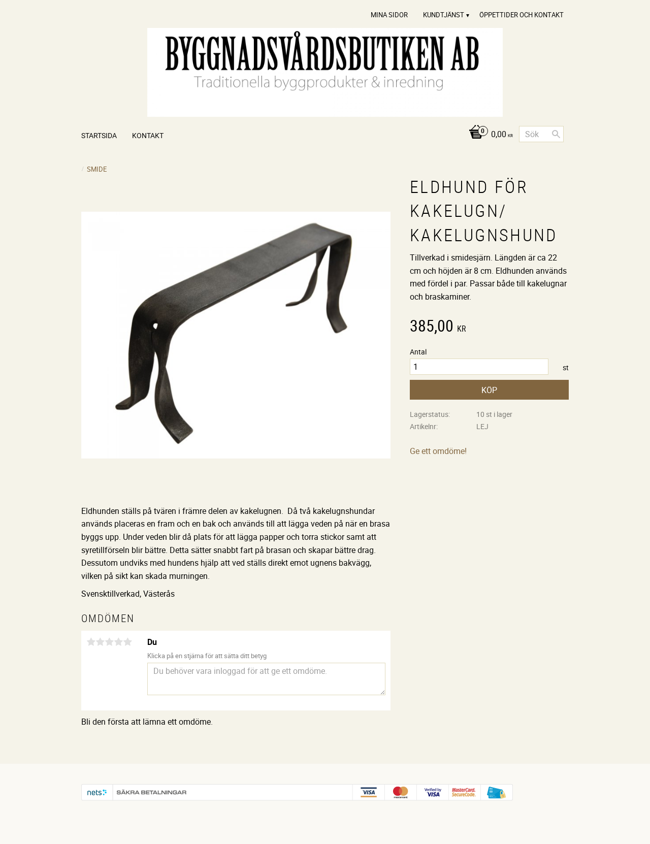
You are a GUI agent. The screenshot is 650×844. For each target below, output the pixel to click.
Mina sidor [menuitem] (389, 14)
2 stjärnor (100, 641)
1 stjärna (90, 641)
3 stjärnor (109, 641)
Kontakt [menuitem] (148, 135)
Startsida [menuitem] (99, 135)
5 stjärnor (127, 641)
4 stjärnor (118, 641)
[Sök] (556, 134)
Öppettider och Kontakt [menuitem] (521, 14)
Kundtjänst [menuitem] (443, 14)
